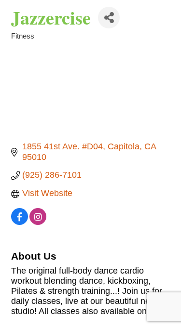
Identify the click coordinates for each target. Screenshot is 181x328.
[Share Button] (109, 17)
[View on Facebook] (19, 222)
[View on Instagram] (37, 222)
